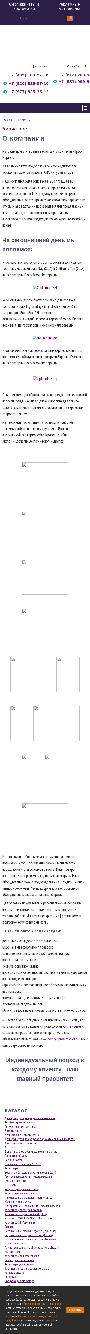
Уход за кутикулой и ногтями (21, 1189)
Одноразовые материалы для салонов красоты (32, 1206)
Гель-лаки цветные (16, 1181)
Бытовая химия (13, 1131)
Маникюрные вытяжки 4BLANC (23, 1164)
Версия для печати (14, 128)
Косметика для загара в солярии (23, 1210)
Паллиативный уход (16, 1156)
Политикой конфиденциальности (42, 1304)
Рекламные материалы (69, 6)
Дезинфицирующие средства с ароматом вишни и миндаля (40, 1139)
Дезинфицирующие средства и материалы (30, 1118)
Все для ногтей (14, 1160)
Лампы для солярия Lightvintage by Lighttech (32, 1247)
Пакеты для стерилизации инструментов (28, 1197)
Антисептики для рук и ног (20, 1126)
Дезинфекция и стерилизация (22, 1135)
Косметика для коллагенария (22, 1256)
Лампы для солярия (16, 1243)
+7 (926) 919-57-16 (29, 83)
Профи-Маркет (24, 42)
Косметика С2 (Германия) (20, 1222)
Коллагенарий (13, 1252)
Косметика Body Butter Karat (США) (26, 1214)
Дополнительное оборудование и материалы (31, 1151)
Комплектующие (14, 1272)
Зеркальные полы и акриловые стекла (27, 1268)
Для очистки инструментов (20, 1143)
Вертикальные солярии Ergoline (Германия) (30, 1231)
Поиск (8, 1285)
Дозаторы (10, 1147)
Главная (7, 120)
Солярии (9, 1227)
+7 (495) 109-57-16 (29, 75)
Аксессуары (11, 1168)
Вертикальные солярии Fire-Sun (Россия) (29, 1235)
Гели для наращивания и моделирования (29, 1176)
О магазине (24, 120)
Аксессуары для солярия (19, 1264)
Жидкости (10, 1185)
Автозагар (10, 1277)
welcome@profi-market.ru (60, 1039)
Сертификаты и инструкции (24, 6)
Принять (75, 1310)
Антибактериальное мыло (20, 1122)
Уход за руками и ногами (19, 1193)
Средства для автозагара (19, 1281)
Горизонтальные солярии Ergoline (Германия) (31, 1239)
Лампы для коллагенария (19, 1260)
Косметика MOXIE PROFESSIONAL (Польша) (30, 1218)
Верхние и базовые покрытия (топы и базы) (30, 1172)
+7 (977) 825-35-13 (29, 92)
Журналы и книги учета (18, 1201)
